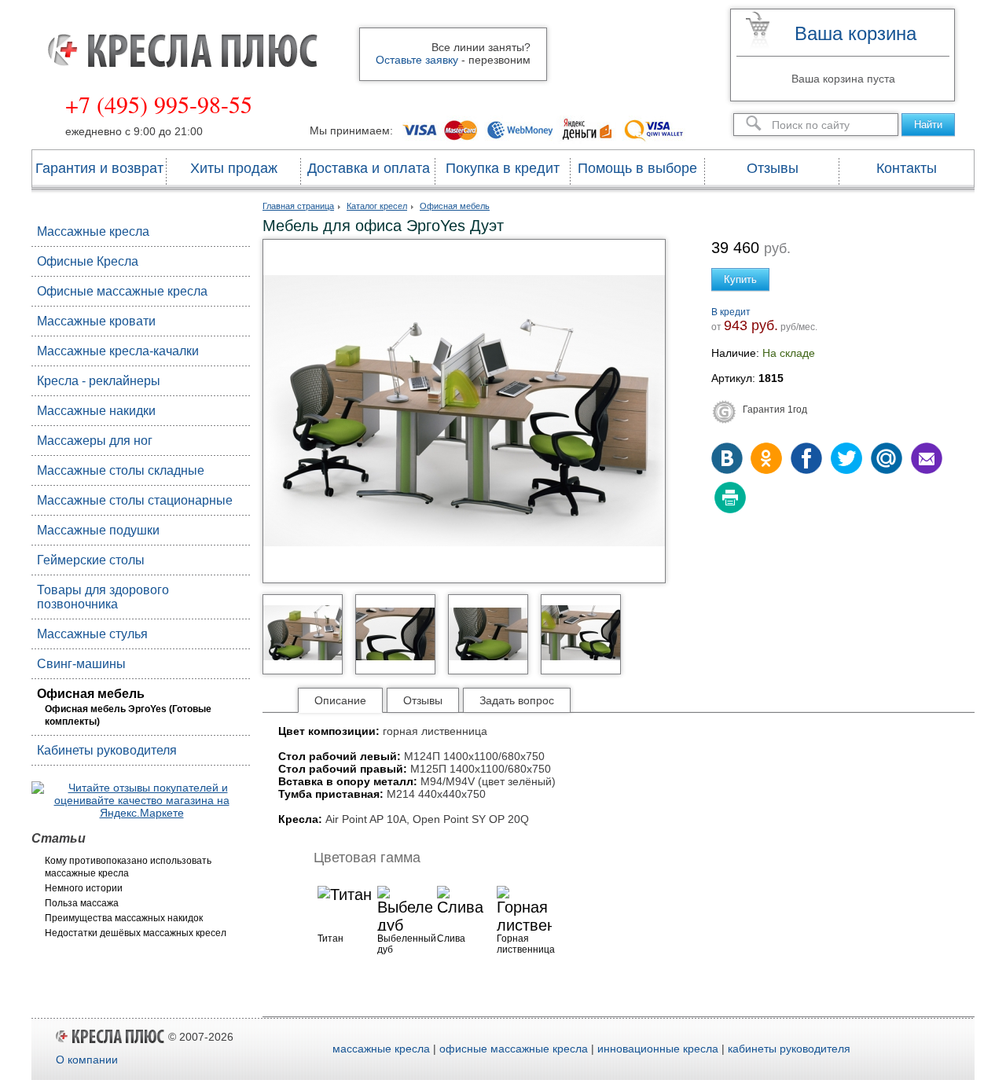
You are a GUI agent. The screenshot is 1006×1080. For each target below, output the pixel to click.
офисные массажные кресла (513, 1048)
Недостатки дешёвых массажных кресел (135, 933)
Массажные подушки (98, 530)
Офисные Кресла (87, 261)
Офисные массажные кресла (122, 291)
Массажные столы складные (120, 470)
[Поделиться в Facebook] (807, 460)
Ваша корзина (855, 33)
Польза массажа (82, 903)
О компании (87, 1059)
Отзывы (773, 168)
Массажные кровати (96, 321)
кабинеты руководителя (789, 1048)
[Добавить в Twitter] (846, 460)
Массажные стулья (92, 634)
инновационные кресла (657, 1048)
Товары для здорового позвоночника (103, 597)
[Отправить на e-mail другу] (925, 460)
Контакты (906, 168)
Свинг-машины (81, 663)
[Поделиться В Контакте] (728, 460)
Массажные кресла (93, 231)
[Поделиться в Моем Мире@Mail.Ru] (885, 460)
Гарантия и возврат (99, 168)
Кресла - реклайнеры (98, 381)
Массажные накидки (96, 410)
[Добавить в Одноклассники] (768, 460)
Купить (740, 279)
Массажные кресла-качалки (118, 351)
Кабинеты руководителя (107, 750)
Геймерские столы (91, 560)
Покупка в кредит (503, 168)
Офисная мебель (91, 693)
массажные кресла (381, 1048)
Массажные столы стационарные (135, 500)
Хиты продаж (233, 168)
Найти (928, 124)
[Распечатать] (728, 499)
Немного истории (84, 888)
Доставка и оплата (368, 168)
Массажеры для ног (94, 440)
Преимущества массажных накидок (124, 918)
